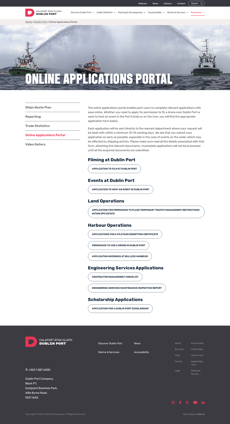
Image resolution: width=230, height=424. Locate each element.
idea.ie (201, 414)
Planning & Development (130, 12)
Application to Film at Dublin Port (114, 168)
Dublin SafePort (104, 12)
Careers (168, 3)
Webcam (142, 3)
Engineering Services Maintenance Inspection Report (127, 288)
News (155, 3)
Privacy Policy (197, 343)
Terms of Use (197, 355)
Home (28, 21)
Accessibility (141, 352)
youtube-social (195, 402)
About (178, 343)
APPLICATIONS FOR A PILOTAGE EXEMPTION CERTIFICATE (125, 234)
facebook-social (180, 402)
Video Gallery (35, 144)
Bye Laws (179, 349)
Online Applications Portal (45, 135)
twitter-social (187, 402)
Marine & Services (176, 12)
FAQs (177, 355)
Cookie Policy (197, 349)
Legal (177, 370)
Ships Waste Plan (38, 107)
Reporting (33, 116)
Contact (181, 3)
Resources (196, 12)
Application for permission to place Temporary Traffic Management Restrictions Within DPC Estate (145, 212)
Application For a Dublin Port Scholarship (120, 308)
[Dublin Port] (43, 15)
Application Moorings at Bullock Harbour (120, 256)
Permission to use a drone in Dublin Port (118, 245)
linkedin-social (203, 402)
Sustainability (155, 12)
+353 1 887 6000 (39, 370)
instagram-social (173, 402)
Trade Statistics (37, 126)
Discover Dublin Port (81, 12)
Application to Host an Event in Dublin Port (120, 189)
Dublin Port (40, 21)
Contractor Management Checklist (115, 276)
